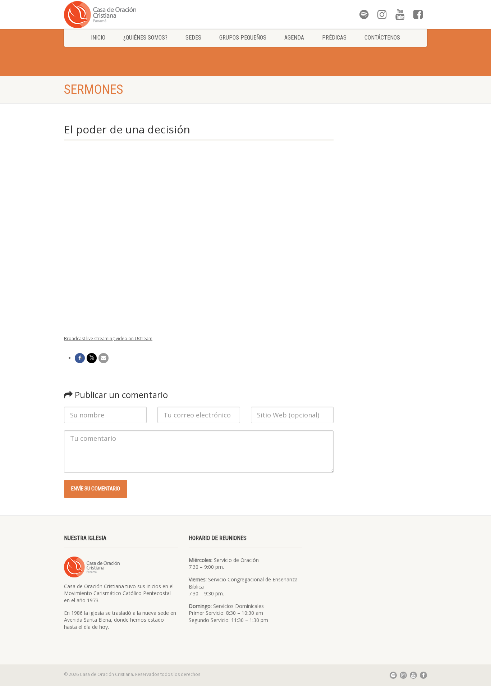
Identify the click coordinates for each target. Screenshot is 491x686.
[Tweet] (92, 358)
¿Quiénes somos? (145, 37)
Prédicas (334, 37)
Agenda (294, 37)
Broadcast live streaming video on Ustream (108, 338)
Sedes (193, 37)
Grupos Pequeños (242, 37)
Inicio (98, 37)
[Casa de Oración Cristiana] (121, 14)
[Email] (103, 358)
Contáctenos (382, 37)
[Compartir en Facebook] (80, 358)
